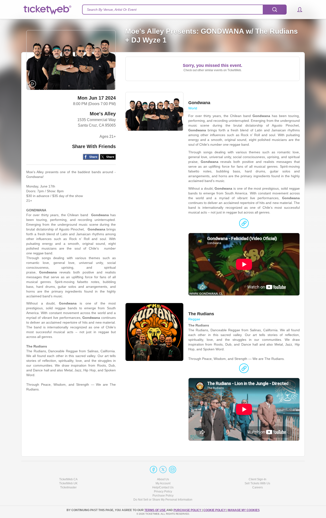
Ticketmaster (68, 487)
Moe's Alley (103, 113)
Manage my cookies (244, 510)
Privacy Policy (163, 491)
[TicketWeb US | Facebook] (153, 469)
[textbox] (184, 10)
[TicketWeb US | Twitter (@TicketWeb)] (163, 469)
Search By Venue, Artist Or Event (112, 9)
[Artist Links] (244, 224)
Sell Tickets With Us (257, 483)
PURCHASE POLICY (188, 510)
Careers (257, 487)
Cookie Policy (214, 510)
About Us (163, 479)
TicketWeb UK (68, 483)
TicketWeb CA (68, 479)
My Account (163, 483)
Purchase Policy (163, 495)
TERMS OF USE (155, 510)
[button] (297, 9)
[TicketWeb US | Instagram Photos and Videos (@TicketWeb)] (172, 469)
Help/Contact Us (163, 487)
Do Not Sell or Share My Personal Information (162, 499)
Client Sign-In (257, 479)
